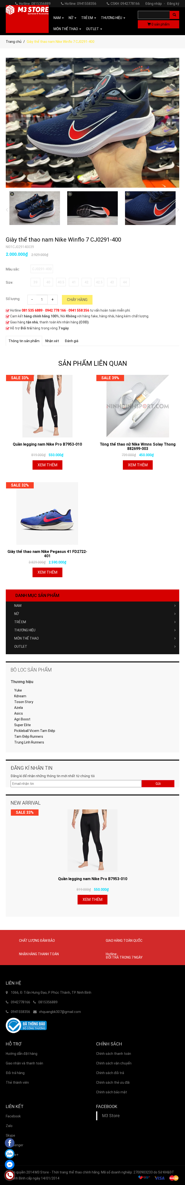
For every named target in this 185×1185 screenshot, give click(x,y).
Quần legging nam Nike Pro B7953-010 (47, 444)
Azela (18, 708)
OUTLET (20, 646)
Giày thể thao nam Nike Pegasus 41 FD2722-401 (47, 553)
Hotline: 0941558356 (80, 4)
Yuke (18, 690)
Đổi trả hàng (15, 1073)
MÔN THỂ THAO (26, 638)
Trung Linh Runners (29, 742)
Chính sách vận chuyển (114, 1063)
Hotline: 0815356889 (35, 4)
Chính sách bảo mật (111, 1092)
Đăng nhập (155, 4)
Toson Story (23, 702)
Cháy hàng (77, 299)
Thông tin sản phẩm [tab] (24, 341)
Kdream (20, 696)
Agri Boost (22, 719)
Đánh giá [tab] (71, 341)
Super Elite (22, 725)
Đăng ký (173, 4)
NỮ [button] (71, 18)
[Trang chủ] (27, 19)
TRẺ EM (20, 622)
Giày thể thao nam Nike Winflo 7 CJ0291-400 (63, 240)
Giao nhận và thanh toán (24, 1063)
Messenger (14, 1145)
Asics (18, 713)
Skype (10, 1135)
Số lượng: (13, 299)
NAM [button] (57, 18)
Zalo (9, 1126)
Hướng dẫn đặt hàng (21, 1054)
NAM (17, 606)
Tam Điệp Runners (28, 736)
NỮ (16, 614)
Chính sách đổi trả (110, 1073)
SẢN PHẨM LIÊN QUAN (92, 363)
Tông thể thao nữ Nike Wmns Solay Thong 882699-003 (138, 446)
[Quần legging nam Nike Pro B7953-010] (47, 406)
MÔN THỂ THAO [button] (66, 29)
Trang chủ (13, 42)
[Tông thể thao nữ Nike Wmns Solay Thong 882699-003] (137, 406)
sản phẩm (161, 24)
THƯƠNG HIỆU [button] (112, 18)
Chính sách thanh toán (113, 1054)
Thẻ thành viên (17, 1082)
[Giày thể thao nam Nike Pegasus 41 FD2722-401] (47, 513)
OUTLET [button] (93, 29)
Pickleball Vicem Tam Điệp (34, 731)
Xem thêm (47, 465)
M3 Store (111, 1115)
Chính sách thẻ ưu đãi (113, 1082)
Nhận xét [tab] (52, 341)
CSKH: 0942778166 (125, 4)
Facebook (13, 1116)
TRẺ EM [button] (87, 18)
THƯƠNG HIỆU (24, 630)
